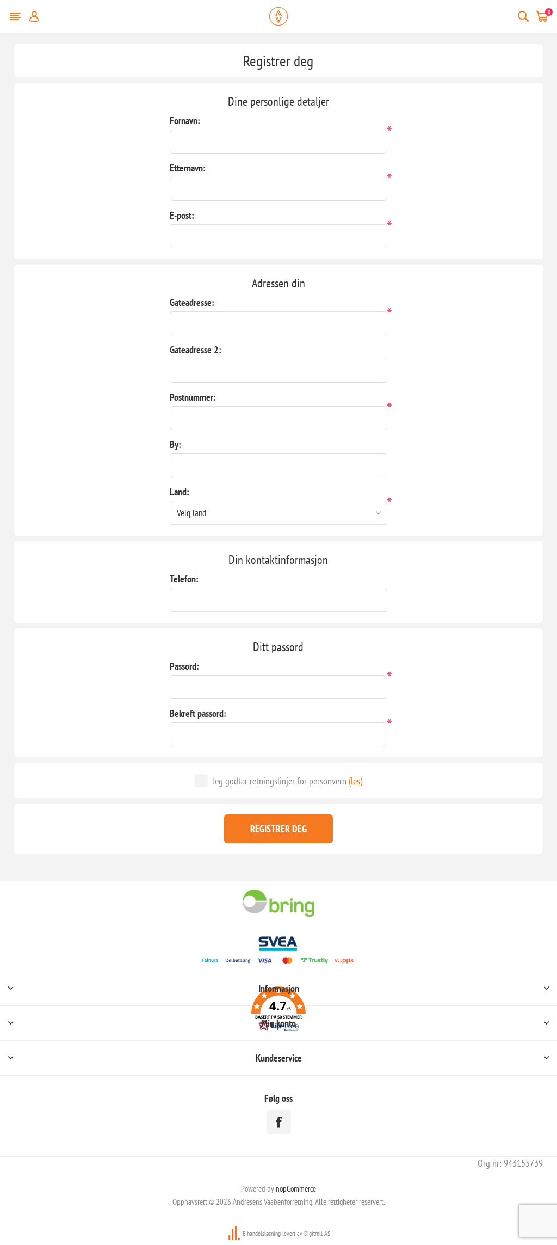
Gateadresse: (192, 302)
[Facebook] (279, 1122)
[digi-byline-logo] (235, 1233)
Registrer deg (278, 829)
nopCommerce (296, 1188)
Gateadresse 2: (195, 350)
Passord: (184, 666)
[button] (278, 1010)
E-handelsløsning (262, 1233)
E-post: (182, 215)
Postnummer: (193, 397)
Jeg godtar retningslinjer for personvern (279, 781)
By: (175, 444)
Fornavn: (185, 120)
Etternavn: (188, 168)
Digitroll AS (317, 1233)
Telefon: (184, 579)
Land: (179, 492)
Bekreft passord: (198, 713)
